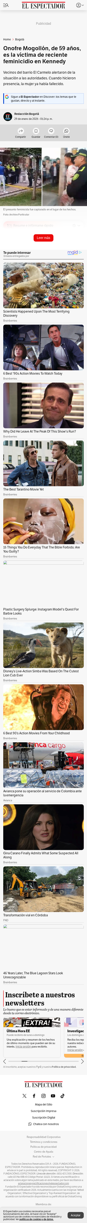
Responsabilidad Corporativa (43, 1137)
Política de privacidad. (64, 1066)
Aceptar (76, 1215)
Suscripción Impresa (43, 1111)
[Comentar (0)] (51, 131)
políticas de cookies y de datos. (36, 1219)
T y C (38, 1066)
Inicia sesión (23, 1046)
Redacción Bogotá (26, 114)
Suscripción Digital (43, 1117)
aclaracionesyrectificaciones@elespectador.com (43, 1183)
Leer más (43, 238)
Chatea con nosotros (46, 1124)
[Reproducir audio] (9, 249)
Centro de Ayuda (43, 1151)
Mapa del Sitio (43, 1104)
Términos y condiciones (43, 1142)
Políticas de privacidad (43, 1146)
